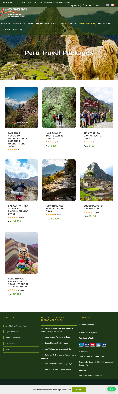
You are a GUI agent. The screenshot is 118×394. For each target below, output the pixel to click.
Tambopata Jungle (67, 24)
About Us (5, 24)
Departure (74, 5)
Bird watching (105, 24)
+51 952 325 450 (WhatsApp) (90, 333)
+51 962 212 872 (31, 2)
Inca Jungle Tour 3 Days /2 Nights (54, 136)
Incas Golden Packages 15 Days (57, 337)
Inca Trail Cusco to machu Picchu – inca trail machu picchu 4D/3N (17, 140)
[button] (111, 389)
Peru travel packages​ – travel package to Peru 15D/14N (18, 282)
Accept (79, 390)
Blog (7, 349)
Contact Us (10, 343)
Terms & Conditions (13, 338)
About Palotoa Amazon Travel (16, 326)
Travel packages (87, 24)
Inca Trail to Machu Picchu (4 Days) (94, 136)
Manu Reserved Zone (46, 24)
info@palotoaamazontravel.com (56, 2)
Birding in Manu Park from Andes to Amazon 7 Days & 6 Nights (57, 330)
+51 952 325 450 (12, 2)
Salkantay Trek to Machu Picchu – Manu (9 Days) (18, 210)
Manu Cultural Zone (23, 24)
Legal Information (12, 332)
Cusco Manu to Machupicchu (93, 207)
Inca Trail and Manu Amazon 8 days (55, 208)
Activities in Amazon (12, 30)
